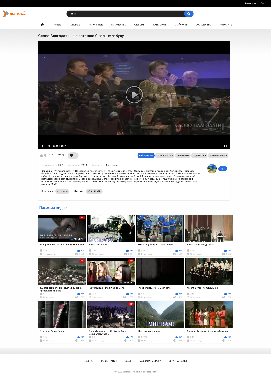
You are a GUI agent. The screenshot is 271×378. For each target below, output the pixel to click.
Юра (223, 169)
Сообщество (203, 24)
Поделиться (199, 155)
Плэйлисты (181, 24)
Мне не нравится (45, 155)
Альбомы (139, 24)
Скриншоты (183, 155)
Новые (57, 24)
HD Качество (118, 24)
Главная (42, 25)
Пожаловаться (165, 155)
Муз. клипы (62, 191)
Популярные (95, 24)
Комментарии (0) (218, 155)
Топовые (74, 24)
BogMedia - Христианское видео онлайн (140, 372)
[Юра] (212, 168)
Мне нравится (41, 155)
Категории (159, 24)
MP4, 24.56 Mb (94, 191)
